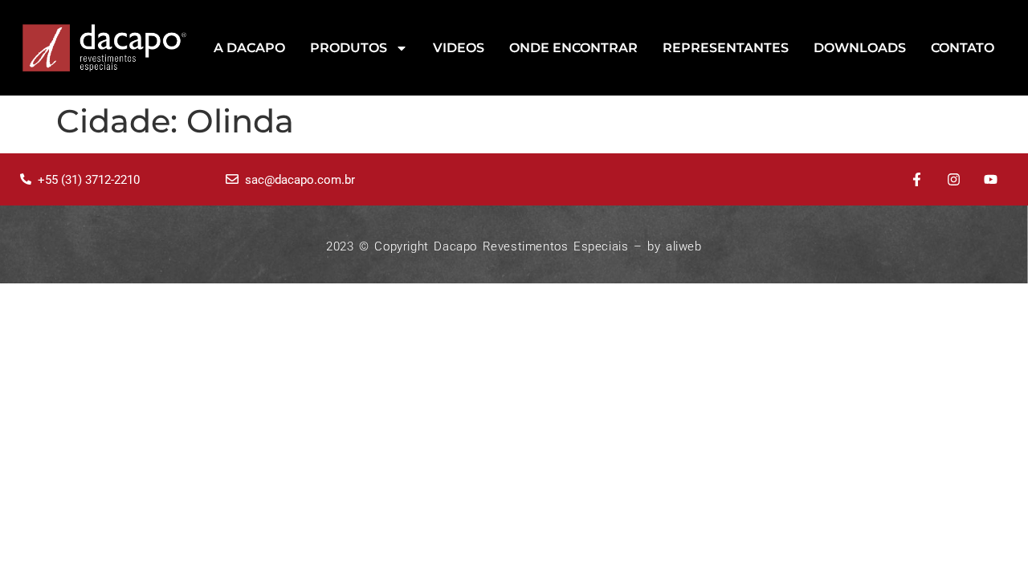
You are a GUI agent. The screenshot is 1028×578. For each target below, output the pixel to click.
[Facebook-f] (917, 179)
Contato (962, 47)
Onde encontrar (573, 47)
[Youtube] (990, 179)
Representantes (726, 47)
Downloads (860, 47)
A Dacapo (249, 47)
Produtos (348, 47)
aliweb (684, 246)
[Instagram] (953, 179)
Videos (458, 47)
